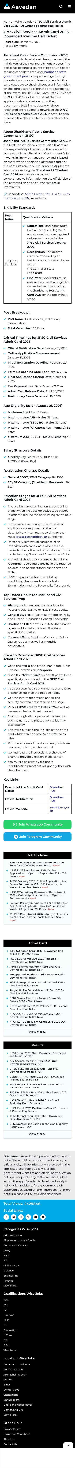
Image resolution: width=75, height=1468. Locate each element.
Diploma (8, 1315)
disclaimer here (51, 1194)
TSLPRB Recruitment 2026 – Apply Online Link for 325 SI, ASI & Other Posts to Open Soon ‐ (39, 915)
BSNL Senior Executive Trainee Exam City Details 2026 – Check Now (35, 1000)
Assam (7, 1379)
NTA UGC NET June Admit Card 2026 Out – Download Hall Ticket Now (36, 1015)
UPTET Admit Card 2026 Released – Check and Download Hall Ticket (39, 1008)
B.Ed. (6, 1345)
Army (6, 1250)
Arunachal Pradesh (14, 1374)
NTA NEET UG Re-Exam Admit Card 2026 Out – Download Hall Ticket (38, 1023)
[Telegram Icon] (43, 1217)
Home (7, 21)
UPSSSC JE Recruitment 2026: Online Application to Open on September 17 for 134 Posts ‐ (38, 871)
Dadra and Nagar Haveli (17, 1404)
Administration (12, 1235)
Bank (6, 1255)
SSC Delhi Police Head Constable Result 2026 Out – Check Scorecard (38, 1094)
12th (5, 1305)
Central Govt (11, 1389)
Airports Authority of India (19, 1240)
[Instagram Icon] (13, 1217)
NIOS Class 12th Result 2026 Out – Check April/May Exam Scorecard (35, 1102)
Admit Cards (23, 21)
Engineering (10, 1275)
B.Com (7, 1335)
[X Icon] (28, 1217)
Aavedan (24, 6)
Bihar (6, 1384)
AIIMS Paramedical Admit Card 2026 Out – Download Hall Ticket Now (36, 968)
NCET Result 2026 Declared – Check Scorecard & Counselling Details (39, 1110)
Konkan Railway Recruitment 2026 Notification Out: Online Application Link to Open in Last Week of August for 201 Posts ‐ (39, 904)
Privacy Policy (12, 1429)
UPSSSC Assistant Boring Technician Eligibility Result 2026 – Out (39, 1125)
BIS (5, 1260)
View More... (37, 1031)
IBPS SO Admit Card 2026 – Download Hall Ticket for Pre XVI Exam (36, 953)
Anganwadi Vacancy (15, 1245)
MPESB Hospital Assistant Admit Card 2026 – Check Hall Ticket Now (37, 984)
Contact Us (10, 1444)
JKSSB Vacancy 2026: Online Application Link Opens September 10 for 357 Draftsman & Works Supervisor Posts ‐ (38, 882)
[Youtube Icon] (35, 1217)
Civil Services (11, 1265)
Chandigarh (10, 1394)
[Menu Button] (69, 6)
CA (5, 1309)
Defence (8, 1270)
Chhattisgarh (11, 1399)
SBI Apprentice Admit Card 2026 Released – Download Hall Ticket (37, 976)
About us (8, 1439)
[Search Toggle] (61, 6)
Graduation (10, 1330)
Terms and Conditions (16, 1434)
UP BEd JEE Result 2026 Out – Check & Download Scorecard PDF (34, 1070)
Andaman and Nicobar (17, 1364)
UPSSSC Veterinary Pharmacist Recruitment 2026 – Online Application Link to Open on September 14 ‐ (37, 893)
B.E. (5, 1340)
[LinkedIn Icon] (21, 1217)
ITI (4, 1325)
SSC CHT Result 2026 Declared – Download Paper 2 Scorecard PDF (36, 1086)
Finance (8, 1280)
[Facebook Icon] (6, 1217)
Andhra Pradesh (13, 1369)
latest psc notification (31, 536)
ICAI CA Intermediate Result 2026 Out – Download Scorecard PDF (34, 1063)
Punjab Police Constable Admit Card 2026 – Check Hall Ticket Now (37, 992)
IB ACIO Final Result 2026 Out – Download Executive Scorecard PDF (36, 1118)
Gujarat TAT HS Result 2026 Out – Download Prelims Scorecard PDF (37, 1078)
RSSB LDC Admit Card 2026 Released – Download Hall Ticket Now (34, 960)
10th (6, 1300)
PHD (6, 1320)
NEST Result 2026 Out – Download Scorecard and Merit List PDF (38, 1055)
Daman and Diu (13, 1409)
